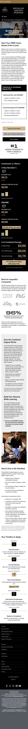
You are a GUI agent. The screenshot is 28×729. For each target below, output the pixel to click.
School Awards (5, 666)
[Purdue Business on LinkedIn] (16, 685)
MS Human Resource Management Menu (15, 20)
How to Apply (14, 139)
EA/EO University (11, 709)
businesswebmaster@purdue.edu (18, 696)
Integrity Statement (19, 709)
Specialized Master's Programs (18, 10)
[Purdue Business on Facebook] (7, 685)
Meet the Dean (5, 629)
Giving (3, 671)
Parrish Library (5, 634)
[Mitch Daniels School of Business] (4, 14)
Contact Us (25, 711)
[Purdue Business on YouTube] (19, 685)
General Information (6, 639)
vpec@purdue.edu (13, 707)
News (2, 661)
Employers (4, 649)
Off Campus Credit (6, 669)
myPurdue (4, 656)
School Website (7, 2)
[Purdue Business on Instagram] (13, 685)
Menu (5, 16)
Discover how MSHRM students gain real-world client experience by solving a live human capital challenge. (14, 423)
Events (3, 664)
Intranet (3, 653)
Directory (3, 644)
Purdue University (13, 694)
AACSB (13, 679)
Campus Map (4, 636)
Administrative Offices (7, 631)
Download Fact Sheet (14, 128)
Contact (3, 626)
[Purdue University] (4, 8)
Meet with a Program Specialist (13, 134)
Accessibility (5, 709)
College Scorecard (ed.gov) (11, 711)
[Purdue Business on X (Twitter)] (10, 685)
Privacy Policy (19, 711)
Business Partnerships (7, 647)
